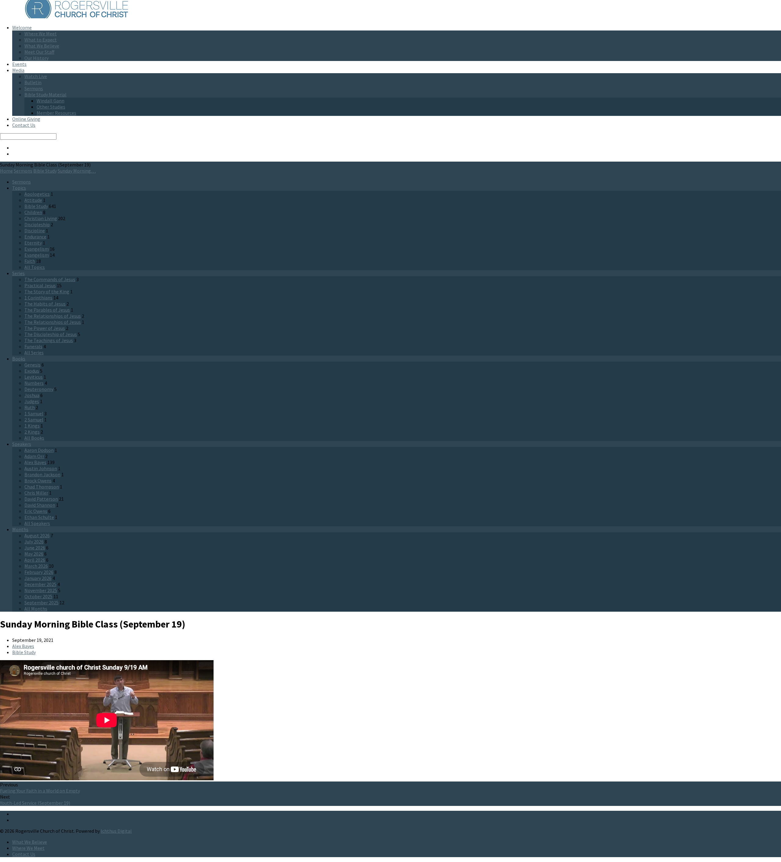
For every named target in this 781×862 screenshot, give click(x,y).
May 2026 (33, 554)
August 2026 (37, 535)
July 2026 (34, 541)
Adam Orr (34, 456)
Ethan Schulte (39, 517)
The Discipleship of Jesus (50, 334)
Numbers (34, 383)
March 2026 (36, 566)
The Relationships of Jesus (52, 316)
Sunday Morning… (77, 171)
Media (18, 70)
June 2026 (34, 548)
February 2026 (38, 572)
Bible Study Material (45, 94)
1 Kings (32, 426)
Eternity (33, 243)
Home (6, 171)
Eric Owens (35, 511)
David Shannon (39, 505)
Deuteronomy (38, 389)
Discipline (34, 230)
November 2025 (40, 590)
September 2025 (41, 602)
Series (18, 273)
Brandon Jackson (42, 474)
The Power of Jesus (44, 328)
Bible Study (45, 171)
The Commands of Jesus (49, 279)
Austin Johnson (40, 468)
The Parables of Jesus (47, 310)
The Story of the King (46, 291)
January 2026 (38, 578)
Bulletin (32, 82)
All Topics (34, 267)
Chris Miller (36, 493)
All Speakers (37, 523)
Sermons (33, 88)
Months (20, 529)
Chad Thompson (41, 487)
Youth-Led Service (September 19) (35, 803)
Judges (31, 401)
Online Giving (26, 119)
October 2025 (38, 596)
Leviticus (33, 377)
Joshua (31, 395)
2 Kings (32, 432)
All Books (34, 438)
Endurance (35, 237)
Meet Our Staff (39, 52)
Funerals (33, 346)
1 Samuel (33, 413)
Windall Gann (50, 101)
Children (33, 212)
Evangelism (36, 249)
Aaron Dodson (39, 450)
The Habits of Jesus (45, 304)
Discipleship (37, 224)
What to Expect (40, 40)
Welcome (22, 27)
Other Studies (51, 107)
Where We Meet (40, 33)
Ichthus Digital (116, 831)
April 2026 (34, 560)
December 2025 (40, 584)
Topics (19, 188)
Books (18, 359)
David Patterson (41, 499)
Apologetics (37, 194)
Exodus (31, 371)
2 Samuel (33, 420)
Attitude (33, 200)
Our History (36, 58)
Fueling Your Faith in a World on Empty (40, 791)
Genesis (32, 365)
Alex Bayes (35, 462)
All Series (34, 352)
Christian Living (40, 218)
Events (19, 64)
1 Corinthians (38, 298)
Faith (29, 261)
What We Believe (41, 46)
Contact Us (23, 125)
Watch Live (35, 76)
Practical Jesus (40, 285)
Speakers (21, 444)
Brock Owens (38, 480)
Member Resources (56, 113)
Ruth (29, 407)
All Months (35, 609)
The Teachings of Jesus (48, 340)
